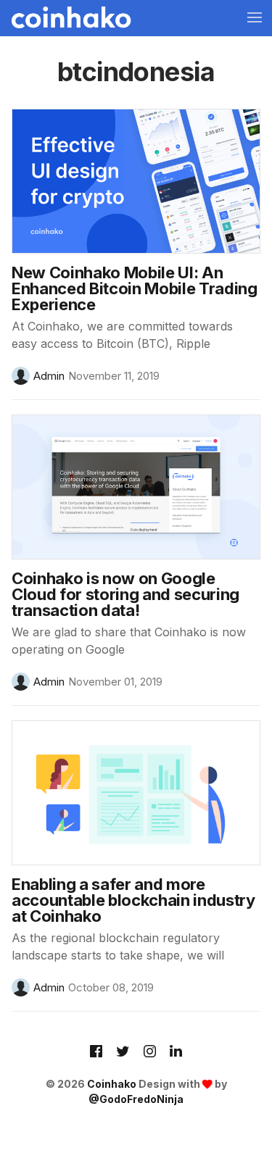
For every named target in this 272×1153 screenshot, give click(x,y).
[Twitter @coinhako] (123, 1052)
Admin (49, 376)
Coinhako (111, 1084)
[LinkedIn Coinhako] (176, 1052)
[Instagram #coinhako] (150, 1052)
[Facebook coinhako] (96, 1052)
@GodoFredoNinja (136, 1099)
